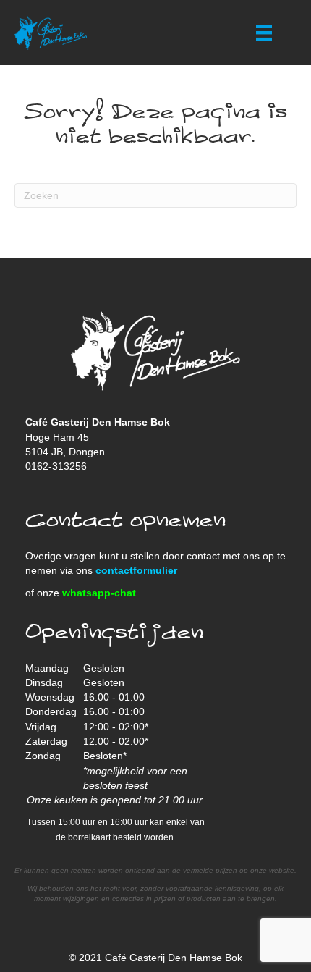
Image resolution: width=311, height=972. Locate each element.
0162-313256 (56, 466)
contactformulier (136, 570)
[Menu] (264, 32)
